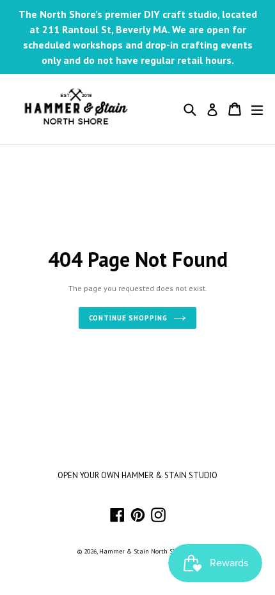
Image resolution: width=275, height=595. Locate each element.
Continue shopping (128, 317)
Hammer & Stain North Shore (142, 551)
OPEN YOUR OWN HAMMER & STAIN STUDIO (137, 475)
